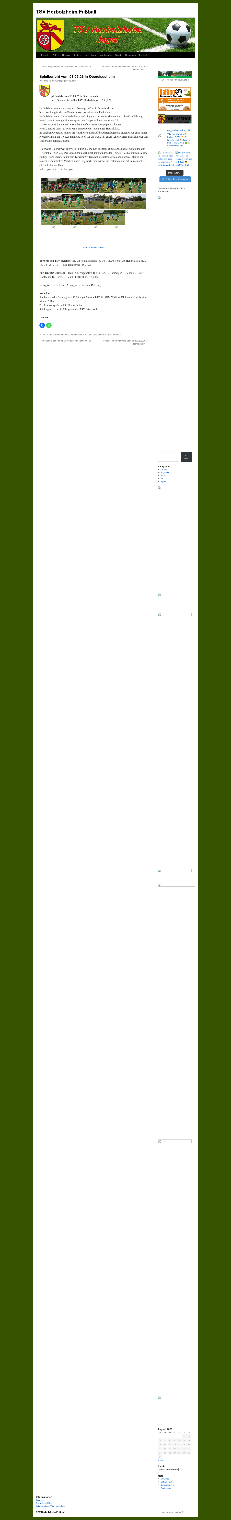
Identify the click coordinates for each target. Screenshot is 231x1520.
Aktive (56, 55)
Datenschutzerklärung (44, 1503)
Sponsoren (130, 55)
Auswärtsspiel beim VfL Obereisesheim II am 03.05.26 (65, 66)
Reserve (66, 55)
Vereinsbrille (106, 55)
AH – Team (90, 55)
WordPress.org (166, 1487)
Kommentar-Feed (167, 1484)
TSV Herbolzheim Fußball (66, 11)
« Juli (160, 1460)
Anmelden (164, 1478)
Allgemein (164, 472)
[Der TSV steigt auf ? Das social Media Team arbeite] (184, 159)
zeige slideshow (93, 247)
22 (184, 1448)
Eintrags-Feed (166, 1481)
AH (162, 478)
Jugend (163, 481)
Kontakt (143, 55)
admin (73, 80)
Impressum (40, 1500)
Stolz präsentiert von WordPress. (174, 1512)
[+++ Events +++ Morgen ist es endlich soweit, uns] (166, 159)
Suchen (186, 457)
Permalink (116, 334)
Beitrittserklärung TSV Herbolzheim (50, 1506)
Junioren (78, 55)
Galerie (118, 55)
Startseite (44, 55)
